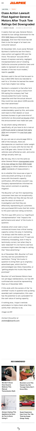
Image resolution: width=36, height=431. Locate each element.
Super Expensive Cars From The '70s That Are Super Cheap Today (27, 415)
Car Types (5, 9)
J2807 (3, 169)
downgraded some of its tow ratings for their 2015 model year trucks (17, 163)
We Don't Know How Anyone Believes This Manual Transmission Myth (8, 387)
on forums (25, 118)
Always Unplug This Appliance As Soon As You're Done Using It (9, 415)
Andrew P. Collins (9, 27)
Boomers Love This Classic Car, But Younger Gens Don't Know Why (27, 386)
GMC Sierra (10, 37)
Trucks (14, 9)
